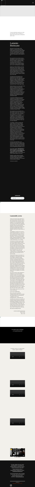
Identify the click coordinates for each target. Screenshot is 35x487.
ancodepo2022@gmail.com (18, 471)
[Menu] (33, 2)
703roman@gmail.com (20, 476)
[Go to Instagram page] (11, 485)
